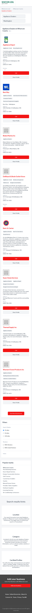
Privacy (19, 597)
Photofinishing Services (9, 469)
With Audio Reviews (10, 447)
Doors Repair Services (9, 472)
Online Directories (15, 594)
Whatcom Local (6, 9)
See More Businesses (16, 413)
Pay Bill (24, 597)
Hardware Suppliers (8, 488)
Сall (16, 73)
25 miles (7, 430)
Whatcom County (18, 9)
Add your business (16, 585)
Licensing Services (8, 490)
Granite (5, 481)
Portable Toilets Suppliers (10, 485)
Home (7, 594)
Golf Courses (6, 476)
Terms (15, 597)
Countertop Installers (9, 478)
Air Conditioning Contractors (11, 492)
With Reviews (8, 445)
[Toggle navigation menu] (30, 3)
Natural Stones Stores (9, 483)
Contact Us (8, 597)
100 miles (7, 436)
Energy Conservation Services (11, 474)
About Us (24, 594)
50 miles (7, 433)
